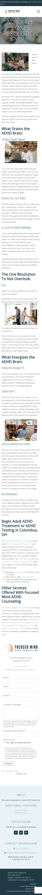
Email (6, 686)
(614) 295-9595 (21, 666)
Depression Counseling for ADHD (21, 880)
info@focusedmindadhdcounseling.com (21, 669)
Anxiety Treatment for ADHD (19, 877)
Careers (33, 884)
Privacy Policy (31, 888)
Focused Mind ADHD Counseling (17, 541)
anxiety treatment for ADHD (13, 628)
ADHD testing (7, 607)
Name (6, 677)
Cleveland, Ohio (21, 813)
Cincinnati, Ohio (21, 810)
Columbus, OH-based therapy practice (17, 561)
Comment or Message (12, 704)
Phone (6, 695)
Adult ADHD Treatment (17, 872)
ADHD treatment (25, 544)
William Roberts (10, 52)
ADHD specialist (24, 558)
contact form (19, 572)
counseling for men (27, 622)
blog (3, 634)
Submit (8, 763)
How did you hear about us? (14, 731)
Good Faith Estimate (28, 886)
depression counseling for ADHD (20, 625)
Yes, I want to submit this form (18, 742)
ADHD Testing (11, 544)
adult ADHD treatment (10, 622)
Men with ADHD (14, 875)
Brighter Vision (30, 891)
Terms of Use (9, 740)
